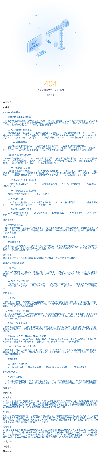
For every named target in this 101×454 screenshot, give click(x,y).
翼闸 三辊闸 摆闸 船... (47, 163)
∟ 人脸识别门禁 (13, 199)
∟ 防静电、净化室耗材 (15, 323)
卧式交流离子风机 (18, 230)
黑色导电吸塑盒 (76, 339)
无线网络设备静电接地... (62, 135)
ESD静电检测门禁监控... (19, 204)
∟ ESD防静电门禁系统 (16, 168)
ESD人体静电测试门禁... (41, 158)
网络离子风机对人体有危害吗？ (72, 430)
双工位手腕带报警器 (26, 150)
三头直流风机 (71, 228)
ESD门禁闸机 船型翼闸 (43, 184)
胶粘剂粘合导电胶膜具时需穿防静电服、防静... (25, 416)
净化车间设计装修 (14, 284)
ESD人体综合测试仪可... (74, 171)
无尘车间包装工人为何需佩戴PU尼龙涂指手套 (54, 401)
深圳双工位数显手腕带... (52, 150)
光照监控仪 (39, 250)
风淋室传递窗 (78, 367)
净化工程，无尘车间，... (33, 272)
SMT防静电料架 (11, 354)
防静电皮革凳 (76, 329)
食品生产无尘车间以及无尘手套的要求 (32, 437)
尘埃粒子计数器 (54, 121)
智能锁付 (7, 388)
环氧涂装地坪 (32, 367)
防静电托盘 (40, 339)
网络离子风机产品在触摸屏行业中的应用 (46, 407)
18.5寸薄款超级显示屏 (85, 381)
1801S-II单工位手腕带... (69, 148)
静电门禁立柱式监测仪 (16, 194)
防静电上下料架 (11, 350)
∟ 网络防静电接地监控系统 (17, 117)
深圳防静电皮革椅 (79, 327)
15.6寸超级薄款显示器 (14, 383)
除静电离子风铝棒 (85, 230)
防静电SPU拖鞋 (11, 302)
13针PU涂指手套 (12, 318)
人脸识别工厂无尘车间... (45, 175)
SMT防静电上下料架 (36, 352)
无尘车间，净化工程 (15, 286)
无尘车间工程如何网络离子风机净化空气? (25, 420)
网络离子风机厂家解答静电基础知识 (40, 430)
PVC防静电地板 (11, 272)
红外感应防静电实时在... (72, 133)
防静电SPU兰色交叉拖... (33, 302)
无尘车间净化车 (35, 284)
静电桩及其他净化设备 (13, 263)
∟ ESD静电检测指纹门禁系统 (19, 191)
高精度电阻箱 (68, 258)
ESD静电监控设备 (11, 112)
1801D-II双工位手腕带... (16, 148)
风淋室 (78, 286)
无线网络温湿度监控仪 (24, 137)
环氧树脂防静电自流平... (55, 367)
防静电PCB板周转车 (22, 341)
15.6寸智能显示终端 (85, 383)
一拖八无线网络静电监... (81, 123)
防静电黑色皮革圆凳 (32, 329)
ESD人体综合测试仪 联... (45, 171)
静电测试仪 (39, 258)
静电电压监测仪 (45, 248)
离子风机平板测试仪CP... (16, 246)
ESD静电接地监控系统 (74, 121)
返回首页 (50, 95)
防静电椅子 (48, 327)
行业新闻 (7, 412)
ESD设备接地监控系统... (55, 123)
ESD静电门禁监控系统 (65, 161)
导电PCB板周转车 (73, 350)
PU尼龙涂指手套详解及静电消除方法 (56, 432)
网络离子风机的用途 (51, 405)
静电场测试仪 (9, 258)
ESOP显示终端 (10, 372)
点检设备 (7, 255)
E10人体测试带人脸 (39, 202)
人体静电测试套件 (24, 258)
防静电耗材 (8, 293)
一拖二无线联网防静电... (40, 125)
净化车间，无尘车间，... (58, 272)
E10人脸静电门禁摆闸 (16, 213)
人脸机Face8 (42, 204)
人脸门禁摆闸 (73, 213)
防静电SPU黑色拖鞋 (57, 302)
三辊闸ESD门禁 (18, 215)
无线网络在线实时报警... (34, 135)
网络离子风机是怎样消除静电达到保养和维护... (69, 416)
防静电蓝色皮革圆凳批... (56, 329)
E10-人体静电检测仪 (63, 202)
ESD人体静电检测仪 (16, 161)
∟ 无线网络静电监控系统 (17, 130)
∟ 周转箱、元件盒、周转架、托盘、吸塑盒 (24, 336)
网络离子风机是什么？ (16, 407)
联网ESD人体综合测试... (40, 161)
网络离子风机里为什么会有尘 (34, 422)
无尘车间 (65, 286)
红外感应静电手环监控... (51, 137)
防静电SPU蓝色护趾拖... (34, 304)
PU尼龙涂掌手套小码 (54, 314)
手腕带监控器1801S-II (43, 148)
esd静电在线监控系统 (14, 121)
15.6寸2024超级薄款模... (60, 381)
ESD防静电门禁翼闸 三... (22, 163)
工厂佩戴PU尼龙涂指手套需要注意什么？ (43, 434)
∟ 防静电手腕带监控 (15, 142)
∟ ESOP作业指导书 (13, 377)
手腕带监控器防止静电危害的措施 (25, 405)
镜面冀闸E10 (55, 213)
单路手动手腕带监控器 (45, 146)
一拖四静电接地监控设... (15, 125)
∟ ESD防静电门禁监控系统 (17, 155)
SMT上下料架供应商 (53, 350)
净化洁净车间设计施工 (84, 284)
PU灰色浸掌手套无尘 (27, 316)
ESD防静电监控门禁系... (17, 171)
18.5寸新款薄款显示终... (62, 383)
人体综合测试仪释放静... (73, 175)
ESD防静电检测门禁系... (64, 173)
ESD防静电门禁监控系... (36, 173)
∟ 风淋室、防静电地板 (16, 364)
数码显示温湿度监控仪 (21, 250)
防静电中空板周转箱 (57, 339)
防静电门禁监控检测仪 (65, 158)
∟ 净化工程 (9, 268)
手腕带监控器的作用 (45, 418)
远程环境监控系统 (35, 121)
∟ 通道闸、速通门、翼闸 (17, 209)
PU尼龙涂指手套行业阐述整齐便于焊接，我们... (67, 420)
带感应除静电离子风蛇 (40, 230)
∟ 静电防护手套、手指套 (16, 311)
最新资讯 (7, 397)
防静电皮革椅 (62, 327)
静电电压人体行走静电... (41, 246)
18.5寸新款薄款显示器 (38, 383)
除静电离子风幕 (11, 228)
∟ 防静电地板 (10, 359)
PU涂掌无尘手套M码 (32, 314)
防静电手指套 (68, 316)
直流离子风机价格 (53, 228)
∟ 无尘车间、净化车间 (16, 281)
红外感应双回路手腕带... (80, 150)
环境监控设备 (9, 237)
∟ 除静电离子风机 (13, 225)
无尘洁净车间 (36, 286)
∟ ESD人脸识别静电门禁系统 (19, 180)
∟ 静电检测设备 (12, 242)
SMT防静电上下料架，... (59, 352)
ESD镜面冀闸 (38, 213)
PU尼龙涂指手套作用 (13, 430)
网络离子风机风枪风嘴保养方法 (65, 437)
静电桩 (75, 272)
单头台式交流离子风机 (32, 228)
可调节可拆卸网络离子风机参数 (18, 401)
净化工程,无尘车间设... (58, 284)
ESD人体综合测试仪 (15, 202)
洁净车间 (51, 286)
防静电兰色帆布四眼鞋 (21, 306)
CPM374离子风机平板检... (23, 248)
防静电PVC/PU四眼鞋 (59, 304)
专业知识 (7, 427)
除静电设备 (8, 220)
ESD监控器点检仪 (53, 258)
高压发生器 (9, 232)
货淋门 (84, 272)
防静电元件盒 (25, 339)
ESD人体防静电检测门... (15, 158)
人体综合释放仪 (39, 194)
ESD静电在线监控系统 (79, 137)
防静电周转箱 (10, 339)
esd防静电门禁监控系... (16, 184)
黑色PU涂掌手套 (75, 314)
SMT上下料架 (17, 352)
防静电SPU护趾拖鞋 (78, 302)
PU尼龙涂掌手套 (12, 314)
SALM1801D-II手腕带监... (17, 146)
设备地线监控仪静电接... (17, 133)
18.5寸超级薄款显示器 (14, 381)
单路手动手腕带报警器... (72, 146)
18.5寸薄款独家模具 (37, 381)
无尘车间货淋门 (20, 274)
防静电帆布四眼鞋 (80, 304)
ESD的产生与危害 (27, 418)
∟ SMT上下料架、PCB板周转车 (19, 346)
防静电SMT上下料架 (31, 350)
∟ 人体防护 (9, 298)
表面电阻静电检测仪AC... (67, 246)
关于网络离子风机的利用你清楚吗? (41, 403)
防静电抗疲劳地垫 (12, 327)
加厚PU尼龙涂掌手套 (49, 316)
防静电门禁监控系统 (20, 175)
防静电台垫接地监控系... (44, 133)
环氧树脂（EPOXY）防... (42, 274)
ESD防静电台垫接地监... (30, 123)
